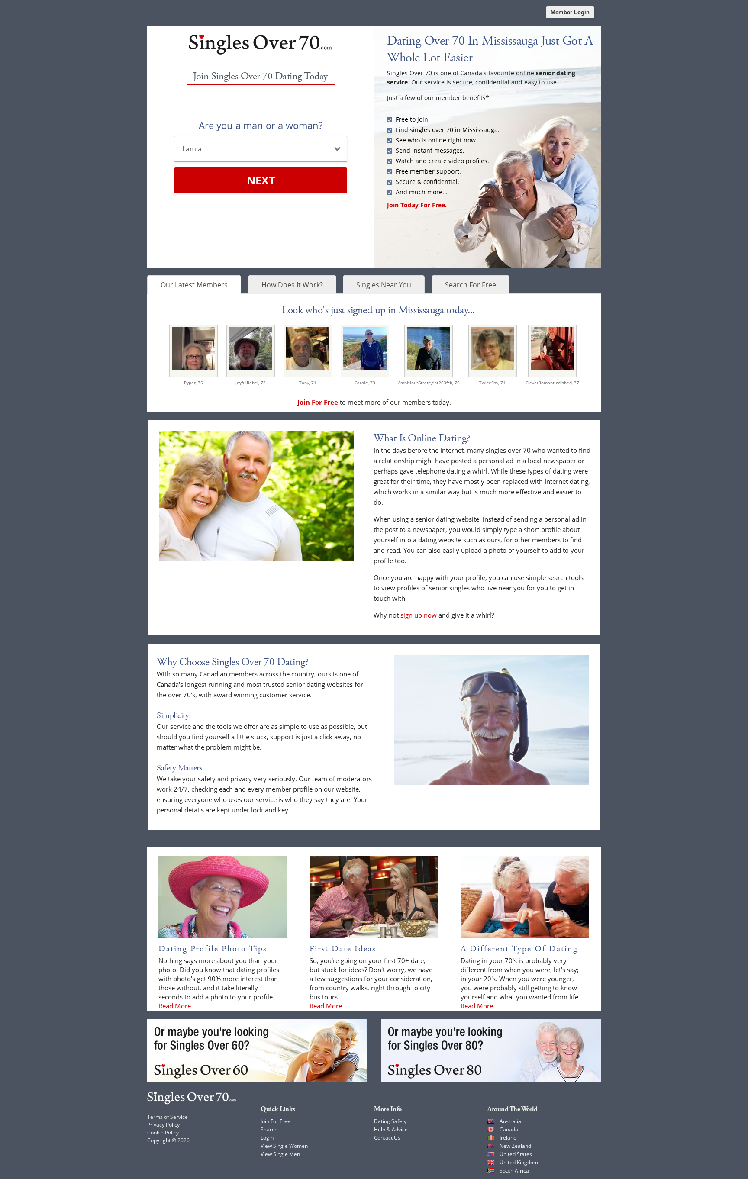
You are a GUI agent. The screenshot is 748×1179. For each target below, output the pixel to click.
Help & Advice (391, 1129)
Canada (509, 1129)
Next (261, 180)
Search (269, 1129)
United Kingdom (519, 1162)
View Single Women (284, 1146)
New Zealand (515, 1146)
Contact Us (387, 1137)
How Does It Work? (292, 285)
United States (516, 1154)
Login (267, 1137)
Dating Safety (390, 1121)
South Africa (514, 1170)
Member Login (570, 12)
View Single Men (280, 1154)
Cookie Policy (163, 1132)
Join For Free (275, 1121)
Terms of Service (167, 1117)
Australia (510, 1121)
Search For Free (470, 285)
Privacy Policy (163, 1124)
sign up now (418, 615)
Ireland (508, 1137)
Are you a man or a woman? (260, 125)
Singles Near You (383, 285)
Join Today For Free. (417, 205)
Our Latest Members (194, 285)
